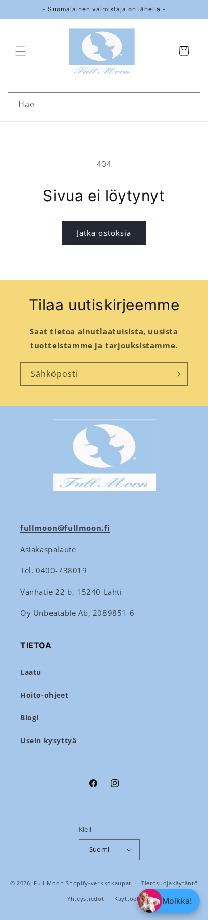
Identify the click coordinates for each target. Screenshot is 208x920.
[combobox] (104, 104)
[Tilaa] (176, 374)
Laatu (30, 672)
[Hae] (189, 104)
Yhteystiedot (85, 898)
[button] (20, 51)
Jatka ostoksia (104, 233)
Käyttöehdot (132, 898)
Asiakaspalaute (48, 549)
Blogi (29, 717)
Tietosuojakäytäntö (169, 883)
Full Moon (49, 883)
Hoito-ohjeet (44, 695)
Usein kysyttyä (48, 740)
